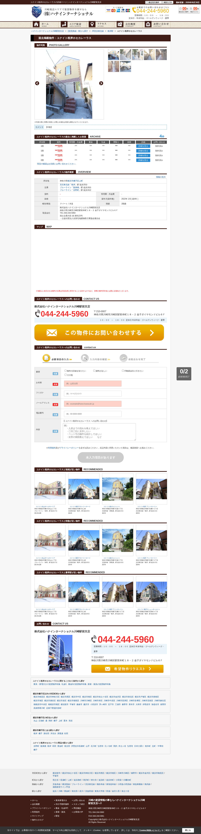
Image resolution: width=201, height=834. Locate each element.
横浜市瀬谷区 (50, 701)
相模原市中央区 (40, 704)
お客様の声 (78, 812)
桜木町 (148, 746)
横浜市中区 (76, 697)
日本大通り (139, 746)
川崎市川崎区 (86, 701)
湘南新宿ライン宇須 (61, 787)
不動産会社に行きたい (133, 371)
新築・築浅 (60, 812)
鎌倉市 (79, 704)
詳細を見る (143, 146)
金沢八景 (116, 791)
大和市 (138, 704)
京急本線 (56, 784)
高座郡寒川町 (39, 708)
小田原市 (94, 704)
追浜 (55, 791)
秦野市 (125, 704)
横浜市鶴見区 (39, 697)
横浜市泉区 (62, 701)
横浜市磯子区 (73, 181)
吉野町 (76, 190)
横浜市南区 (87, 697)
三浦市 (118, 704)
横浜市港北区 (128, 697)
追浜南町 (77, 780)
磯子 (55, 721)
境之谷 (55, 780)
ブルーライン (65, 187)
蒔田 (54, 746)
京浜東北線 (64, 185)
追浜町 (101, 780)
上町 (81, 181)
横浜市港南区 (153, 697)
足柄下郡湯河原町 (54, 708)
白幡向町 (127, 780)
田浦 (108, 791)
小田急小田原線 (124, 784)
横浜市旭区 (38, 701)
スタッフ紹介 (79, 804)
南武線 (147, 784)
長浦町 (63, 780)
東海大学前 (99, 791)
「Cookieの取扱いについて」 (149, 830)
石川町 (94, 746)
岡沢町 (86, 780)
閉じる (188, 830)
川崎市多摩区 (135, 701)
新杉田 (46, 733)
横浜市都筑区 (73, 701)
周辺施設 (77, 808)
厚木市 (131, 704)
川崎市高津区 (122, 701)
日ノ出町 (108, 746)
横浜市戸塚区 (140, 697)
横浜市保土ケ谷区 (100, 697)
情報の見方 (161, 177)
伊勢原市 (146, 704)
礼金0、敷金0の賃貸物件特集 (74, 684)
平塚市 (72, 704)
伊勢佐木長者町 (78, 746)
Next (101, 83)
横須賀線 (66, 784)
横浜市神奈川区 (53, 697)
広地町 (41, 721)
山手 (88, 746)
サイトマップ (38, 816)
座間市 (163, 704)
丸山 (35, 721)
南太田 (67, 746)
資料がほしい (101, 371)
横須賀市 (64, 704)
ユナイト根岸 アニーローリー (147, 506)
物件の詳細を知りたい (76, 371)
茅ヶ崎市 (103, 704)
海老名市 (155, 704)
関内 (115, 746)
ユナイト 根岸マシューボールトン (148, 609)
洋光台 (53, 733)
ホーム (35, 800)
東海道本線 (111, 784)
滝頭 (70, 721)
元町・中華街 (157, 746)
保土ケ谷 (125, 791)
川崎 (60, 791)
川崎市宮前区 (147, 701)
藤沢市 (86, 704)
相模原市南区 (54, 704)
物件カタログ (38, 820)
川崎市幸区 (98, 701)
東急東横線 (138, 784)
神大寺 (94, 780)
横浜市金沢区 (115, 697)
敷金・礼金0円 (62, 808)
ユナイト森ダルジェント (112, 506)
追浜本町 (110, 780)
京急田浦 (89, 791)
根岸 (73, 185)
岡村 (50, 721)
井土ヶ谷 (122, 746)
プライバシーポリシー (69, 448)
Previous (37, 83)
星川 (81, 791)
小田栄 (119, 780)
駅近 (57, 816)
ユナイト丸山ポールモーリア (45, 506)
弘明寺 (100, 746)
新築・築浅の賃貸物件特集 (99, 684)
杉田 (66, 733)
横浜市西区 (65, 697)
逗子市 (111, 704)
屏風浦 (60, 733)
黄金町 (60, 746)
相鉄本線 (100, 784)
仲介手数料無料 (62, 804)
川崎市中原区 (109, 701)
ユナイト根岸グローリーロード (80, 506)
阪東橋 (76, 187)
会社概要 (36, 804)
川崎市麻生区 (160, 701)
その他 (70, 375)
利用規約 (52, 448)
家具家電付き (61, 800)
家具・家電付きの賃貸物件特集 (47, 684)
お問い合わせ (79, 800)
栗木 (65, 721)
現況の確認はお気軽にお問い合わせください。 (57, 164)
